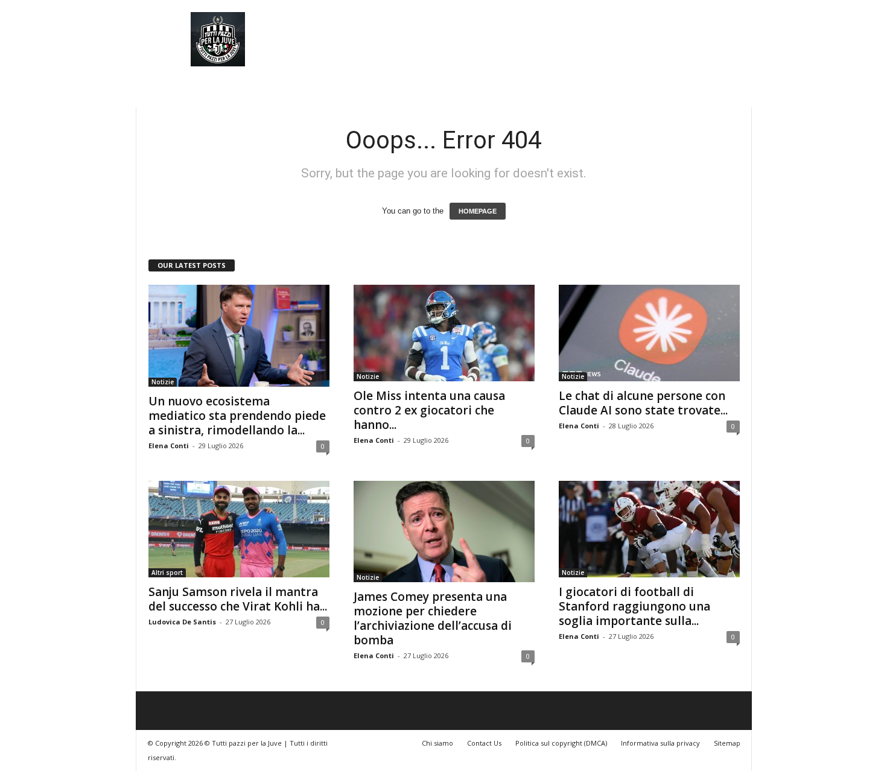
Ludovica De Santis (182, 621)
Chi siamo (437, 742)
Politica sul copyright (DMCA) (561, 742)
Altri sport (167, 572)
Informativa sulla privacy (660, 742)
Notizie (162, 382)
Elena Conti (168, 445)
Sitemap (727, 742)
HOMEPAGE (478, 211)
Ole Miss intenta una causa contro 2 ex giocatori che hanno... (429, 410)
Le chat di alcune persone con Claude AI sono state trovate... (643, 403)
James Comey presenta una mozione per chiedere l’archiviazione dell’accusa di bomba (433, 618)
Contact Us (484, 742)
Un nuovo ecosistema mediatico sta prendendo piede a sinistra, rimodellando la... (237, 415)
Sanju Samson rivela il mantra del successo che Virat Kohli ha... (237, 599)
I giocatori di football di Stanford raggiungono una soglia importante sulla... (634, 606)
